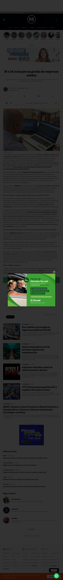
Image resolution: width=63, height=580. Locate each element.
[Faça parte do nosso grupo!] (56, 575)
